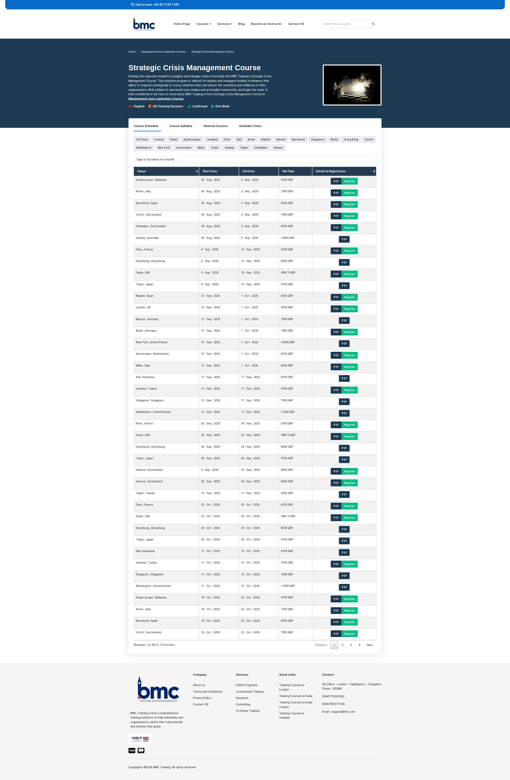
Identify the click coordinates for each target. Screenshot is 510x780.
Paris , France (144, 249)
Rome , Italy (143, 191)
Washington (143, 147)
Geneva (278, 147)
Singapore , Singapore (150, 400)
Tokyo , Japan (144, 284)
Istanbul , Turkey (146, 388)
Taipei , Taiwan (145, 493)
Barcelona (298, 139)
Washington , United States (153, 411)
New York (164, 147)
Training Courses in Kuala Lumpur (295, 705)
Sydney (229, 147)
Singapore (317, 139)
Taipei (244, 147)
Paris (227, 139)
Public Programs (247, 685)
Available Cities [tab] (250, 126)
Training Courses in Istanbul (291, 716)
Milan (201, 147)
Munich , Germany (147, 319)
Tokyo (215, 147)
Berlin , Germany (146, 330)
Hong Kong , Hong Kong (150, 261)
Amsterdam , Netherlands (152, 353)
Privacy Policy (202, 698)
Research (242, 698)
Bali (239, 139)
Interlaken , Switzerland (151, 226)
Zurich (369, 139)
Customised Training (249, 691)
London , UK (143, 307)
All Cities (142, 139)
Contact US (296, 24)
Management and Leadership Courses (163, 51)
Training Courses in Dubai (295, 696)
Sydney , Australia (147, 237)
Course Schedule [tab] (146, 126)
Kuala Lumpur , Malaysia (151, 179)
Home (131, 51)
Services (223, 24)
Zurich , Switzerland (148, 214)
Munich (281, 139)
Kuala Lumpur (192, 139)
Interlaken (260, 147)
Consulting (243, 704)
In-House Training (247, 711)
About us (199, 685)
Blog (241, 24)
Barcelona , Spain (147, 202)
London (159, 139)
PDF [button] (336, 181)
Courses (202, 24)
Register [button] (349, 181)
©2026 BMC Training (157, 767)
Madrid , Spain (145, 295)
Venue (141, 171)
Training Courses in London (291, 687)
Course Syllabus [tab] (180, 126)
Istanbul (212, 139)
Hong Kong (351, 139)
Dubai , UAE (143, 272)
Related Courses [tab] (216, 126)
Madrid (265, 139)
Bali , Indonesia (145, 376)
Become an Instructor (266, 24)
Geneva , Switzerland (149, 469)
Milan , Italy (143, 365)
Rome (251, 139)
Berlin (334, 139)
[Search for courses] (373, 24)
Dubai (174, 139)
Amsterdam (183, 147)
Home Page (182, 24)
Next (370, 645)
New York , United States (152, 342)
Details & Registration (331, 171)
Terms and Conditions (207, 691)
